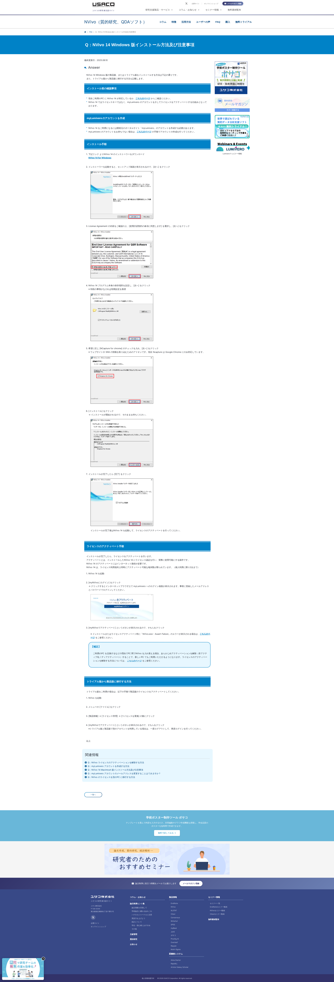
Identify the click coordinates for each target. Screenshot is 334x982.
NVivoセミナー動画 (217, 910)
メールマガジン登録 (234, 4)
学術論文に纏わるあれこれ (142, 911)
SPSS (173, 925)
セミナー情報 (212, 10)
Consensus (175, 917)
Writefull (174, 921)
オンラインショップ (211, 4)
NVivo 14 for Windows (99, 157)
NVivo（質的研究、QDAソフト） (115, 21)
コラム (162, 22)
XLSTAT (174, 910)
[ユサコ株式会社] (104, 5)
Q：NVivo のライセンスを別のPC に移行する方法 (111, 777)
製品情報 (173, 897)
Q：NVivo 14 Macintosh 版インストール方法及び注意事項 (115, 769)
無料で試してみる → (167, 833)
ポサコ (173, 935)
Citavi (173, 914)
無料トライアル (243, 22)
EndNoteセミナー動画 (218, 907)
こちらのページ (143, 98)
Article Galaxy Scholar (179, 967)
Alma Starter (176, 960)
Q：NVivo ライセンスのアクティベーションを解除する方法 (115, 762)
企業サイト (195, 4)
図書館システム (176, 954)
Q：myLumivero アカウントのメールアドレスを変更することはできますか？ (124, 773)
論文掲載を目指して (139, 908)
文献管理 (133, 934)
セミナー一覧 (215, 903)
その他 (134, 929)
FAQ (217, 22)
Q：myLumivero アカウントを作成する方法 (108, 766)
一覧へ (93, 795)
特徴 (174, 22)
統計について (137, 922)
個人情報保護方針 (148, 978)
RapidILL (174, 964)
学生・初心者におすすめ (141, 925)
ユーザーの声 (203, 22)
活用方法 (186, 22)
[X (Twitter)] (186, 3)
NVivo (173, 907)
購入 (227, 22)
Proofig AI (175, 939)
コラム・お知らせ (187, 10)
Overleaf (174, 942)
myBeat (174, 928)
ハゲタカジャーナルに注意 (142, 915)
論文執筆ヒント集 (137, 903)
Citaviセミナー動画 (217, 914)
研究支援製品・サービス (157, 10)
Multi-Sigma (175, 949)
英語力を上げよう (138, 918)
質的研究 (133, 939)
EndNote (174, 903)
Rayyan (174, 946)
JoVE (173, 932)
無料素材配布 (234, 10)
